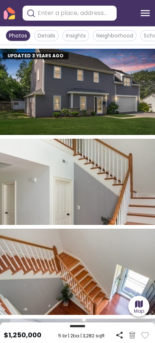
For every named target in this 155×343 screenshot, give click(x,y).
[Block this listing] (132, 335)
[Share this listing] (119, 335)
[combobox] (75, 13)
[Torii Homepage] (9, 13)
